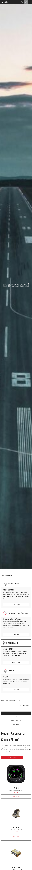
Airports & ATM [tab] (16, 720)
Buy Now (16, 796)
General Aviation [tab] (16, 713)
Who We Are (15, 310)
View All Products (23, 705)
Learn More (16, 605)
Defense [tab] (16, 724)
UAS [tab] (16, 717)
